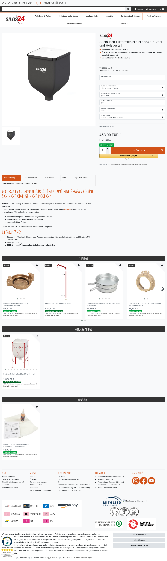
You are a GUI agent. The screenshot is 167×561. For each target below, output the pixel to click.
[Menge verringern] (107, 152)
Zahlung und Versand (38, 482)
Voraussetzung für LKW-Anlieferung (75, 487)
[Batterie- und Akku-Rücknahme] (141, 524)
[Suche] (128, 9)
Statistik (23, 558)
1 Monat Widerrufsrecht (35, 3)
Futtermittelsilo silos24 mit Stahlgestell (19, 374)
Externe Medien (39, 558)
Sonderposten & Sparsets (131, 16)
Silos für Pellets (8, 476)
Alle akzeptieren (139, 535)
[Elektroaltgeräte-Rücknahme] (109, 524)
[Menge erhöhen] (107, 148)
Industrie (109, 16)
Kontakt (33, 476)
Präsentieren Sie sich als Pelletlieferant (74, 485)
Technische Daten (30, 178)
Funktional (67, 558)
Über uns (33, 479)
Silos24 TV (124, 23)
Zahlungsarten (36, 485)
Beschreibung (9, 178)
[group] (21, 282)
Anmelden (34, 487)
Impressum (39, 550)
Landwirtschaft (92, 16)
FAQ (64, 178)
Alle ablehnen (139, 540)
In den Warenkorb (137, 150)
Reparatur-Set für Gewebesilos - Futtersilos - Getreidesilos (16, 445)
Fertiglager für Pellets (43, 16)
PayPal (54, 558)
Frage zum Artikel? (81, 178)
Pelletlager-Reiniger (74, 23)
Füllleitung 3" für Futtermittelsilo (58, 303)
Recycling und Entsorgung (40, 490)
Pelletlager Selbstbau (10, 479)
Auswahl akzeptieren (139, 545)
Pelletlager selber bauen (68, 16)
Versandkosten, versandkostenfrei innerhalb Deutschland (129, 164)
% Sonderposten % (10, 487)
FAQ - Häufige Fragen (70, 479)
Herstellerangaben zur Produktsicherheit (20, 183)
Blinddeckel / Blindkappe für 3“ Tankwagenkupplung (15, 304)
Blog (63, 476)
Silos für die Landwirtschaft (13, 482)
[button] (128, 157)
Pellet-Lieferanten (153, 16)
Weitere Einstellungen (83, 558)
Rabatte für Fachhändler (71, 490)
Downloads (49, 178)
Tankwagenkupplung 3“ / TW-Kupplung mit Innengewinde (145, 304)
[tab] (11, 178)
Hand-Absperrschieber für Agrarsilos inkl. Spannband (104, 304)
